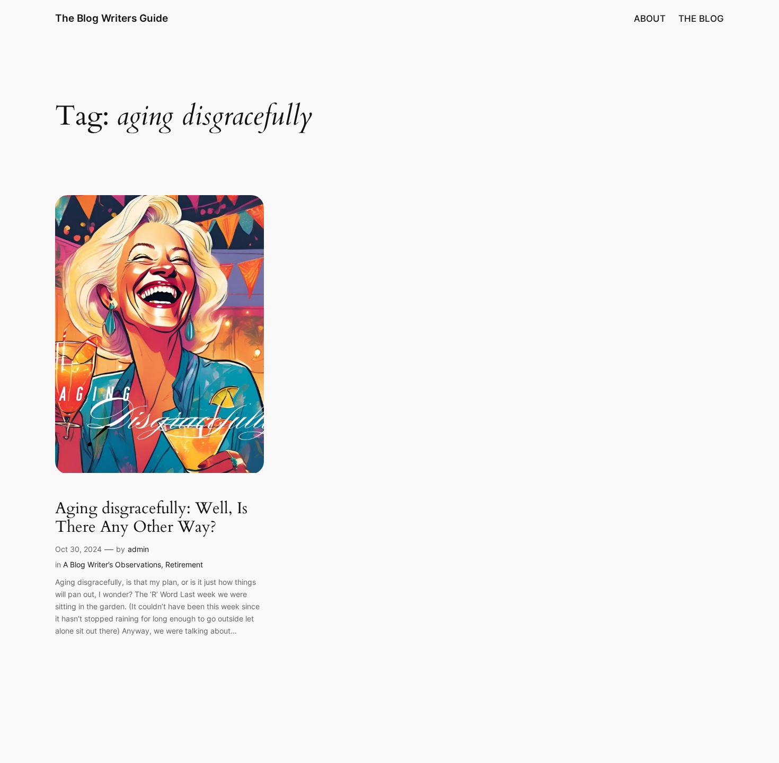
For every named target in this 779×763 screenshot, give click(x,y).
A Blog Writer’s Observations (112, 564)
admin (138, 549)
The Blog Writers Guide (111, 18)
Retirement (184, 564)
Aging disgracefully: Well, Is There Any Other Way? (151, 518)
